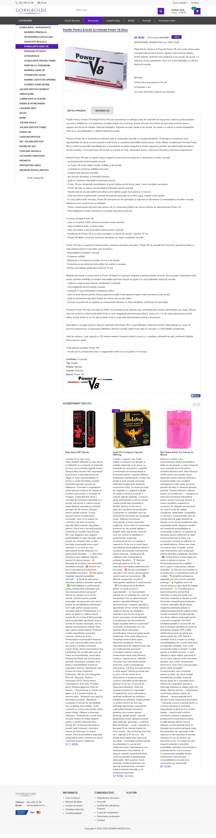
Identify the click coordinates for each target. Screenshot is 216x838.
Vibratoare (26, 94)
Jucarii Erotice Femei (32, 127)
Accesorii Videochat (32, 156)
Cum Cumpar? (72, 798)
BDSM (22, 117)
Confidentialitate (73, 813)
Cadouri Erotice (29, 137)
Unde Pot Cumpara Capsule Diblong (128, 453)
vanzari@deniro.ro (36, 805)
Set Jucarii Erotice (31, 141)
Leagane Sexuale (30, 151)
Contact (195, 2)
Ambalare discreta (74, 809)
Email (43, 2)
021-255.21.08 (26, 2)
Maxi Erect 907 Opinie (77, 452)
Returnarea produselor (108, 816)
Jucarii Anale (27, 122)
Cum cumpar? (180, 2)
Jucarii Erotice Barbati (34, 89)
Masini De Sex (27, 146)
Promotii (25, 160)
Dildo (22, 113)
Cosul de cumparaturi (108, 812)
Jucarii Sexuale (72, 20)
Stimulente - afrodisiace (35, 27)
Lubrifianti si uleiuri (32, 98)
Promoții (146, 20)
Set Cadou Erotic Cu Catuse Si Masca (176, 453)
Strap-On (25, 132)
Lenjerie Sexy (28, 108)
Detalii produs (76, 110)
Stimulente (93, 20)
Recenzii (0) (102, 110)
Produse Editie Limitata (34, 170)
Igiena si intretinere (32, 103)
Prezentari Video (30, 165)
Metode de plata (73, 801)
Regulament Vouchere (108, 798)
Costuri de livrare (74, 805)
